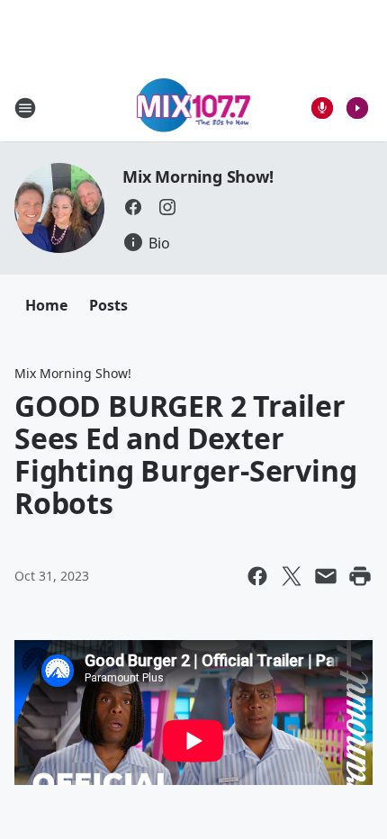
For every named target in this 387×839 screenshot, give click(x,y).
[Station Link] (194, 107)
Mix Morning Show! (198, 176)
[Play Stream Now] (357, 108)
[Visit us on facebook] (133, 207)
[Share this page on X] (291, 576)
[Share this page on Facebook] (257, 576)
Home (46, 305)
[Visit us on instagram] (167, 207)
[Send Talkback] (322, 108)
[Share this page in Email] (325, 576)
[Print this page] (360, 576)
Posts (108, 305)
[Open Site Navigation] (25, 108)
